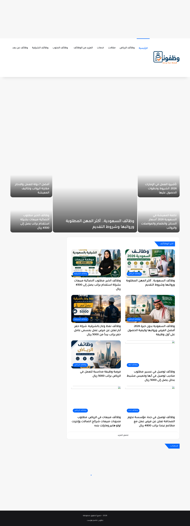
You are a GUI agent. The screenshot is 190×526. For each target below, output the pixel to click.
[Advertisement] (95, 18)
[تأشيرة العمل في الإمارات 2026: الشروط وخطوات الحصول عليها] (159, 180)
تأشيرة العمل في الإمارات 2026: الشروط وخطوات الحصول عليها (161, 188)
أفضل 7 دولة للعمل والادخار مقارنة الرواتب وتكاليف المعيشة (32, 188)
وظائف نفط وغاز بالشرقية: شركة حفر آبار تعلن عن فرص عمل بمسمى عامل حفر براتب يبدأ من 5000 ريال (97, 330)
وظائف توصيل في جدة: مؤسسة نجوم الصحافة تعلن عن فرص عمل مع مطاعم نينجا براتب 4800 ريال (151, 421)
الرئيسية (143, 48)
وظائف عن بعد (20, 48)
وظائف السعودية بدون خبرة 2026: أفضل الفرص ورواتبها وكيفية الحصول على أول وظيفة (151, 330)
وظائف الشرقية (40, 48)
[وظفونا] (166, 57)
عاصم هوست (92, 521)
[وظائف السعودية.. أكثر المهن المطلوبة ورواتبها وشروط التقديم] (95, 197)
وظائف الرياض (127, 48)
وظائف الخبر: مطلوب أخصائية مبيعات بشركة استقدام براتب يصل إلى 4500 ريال (97, 285)
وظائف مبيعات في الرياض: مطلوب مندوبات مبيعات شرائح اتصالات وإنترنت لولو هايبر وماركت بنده (96, 421)
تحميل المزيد (123, 435)
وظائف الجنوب (60, 48)
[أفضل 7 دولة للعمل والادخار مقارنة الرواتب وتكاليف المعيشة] (31, 180)
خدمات (100, 48)
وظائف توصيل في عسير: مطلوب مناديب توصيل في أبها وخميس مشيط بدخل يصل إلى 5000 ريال (151, 376)
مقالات (111, 48)
